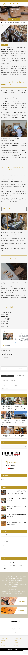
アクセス (16, 640)
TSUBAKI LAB (14, 621)
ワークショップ (6, 552)
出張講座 (4, 568)
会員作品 (20, 565)
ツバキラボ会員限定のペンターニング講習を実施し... (7, 408)
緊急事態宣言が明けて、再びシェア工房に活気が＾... (20, 408)
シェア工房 (5, 44)
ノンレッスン (12, 562)
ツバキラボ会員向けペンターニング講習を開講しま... (7, 422)
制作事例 (16, 642)
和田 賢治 (7, 357)
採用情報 (3, 645)
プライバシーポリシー (5, 638)
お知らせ (2, 479)
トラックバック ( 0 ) (20, 375)
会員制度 (3, 640)
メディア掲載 (5, 541)
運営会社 (16, 645)
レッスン (4, 545)
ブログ (4, 538)
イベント (2, 481)
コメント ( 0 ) (7, 375)
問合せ (2, 642)
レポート (4, 362)
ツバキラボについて (18, 638)
